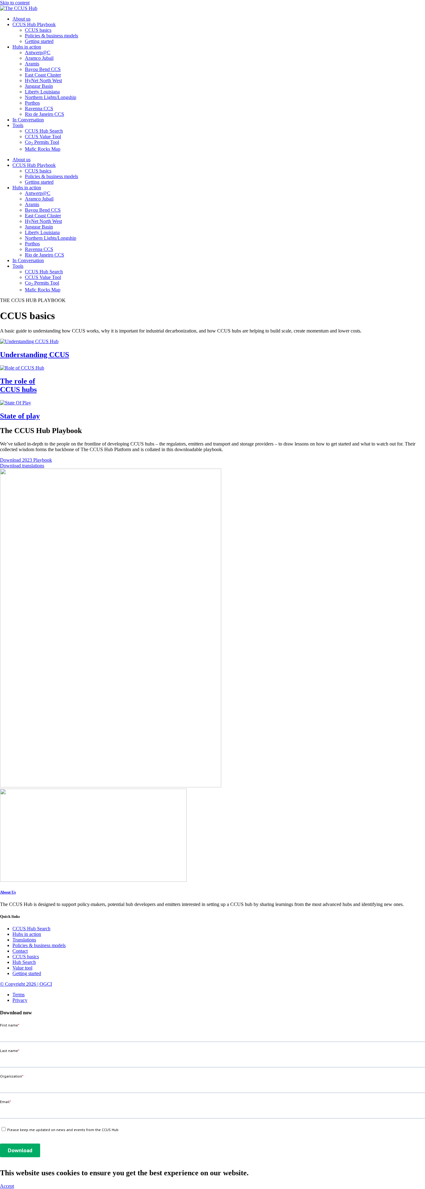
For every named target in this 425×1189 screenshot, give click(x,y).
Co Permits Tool (42, 142)
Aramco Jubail (39, 58)
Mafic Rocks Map (42, 149)
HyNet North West (43, 80)
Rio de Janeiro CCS (44, 114)
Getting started (39, 41)
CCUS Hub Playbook (34, 24)
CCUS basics (38, 30)
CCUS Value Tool (43, 136)
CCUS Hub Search (44, 131)
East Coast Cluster (43, 75)
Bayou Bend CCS (43, 69)
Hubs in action (26, 47)
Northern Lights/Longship (50, 97)
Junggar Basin (39, 86)
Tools (17, 125)
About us (21, 18)
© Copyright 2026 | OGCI (26, 984)
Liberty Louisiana (42, 91)
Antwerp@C (37, 52)
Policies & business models (51, 35)
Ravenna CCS (39, 108)
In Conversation (28, 119)
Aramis (32, 63)
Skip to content (15, 2)
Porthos (32, 103)
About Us (8, 892)
